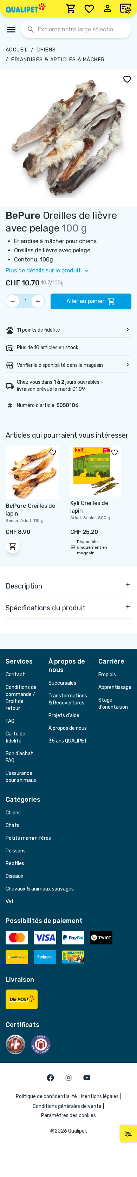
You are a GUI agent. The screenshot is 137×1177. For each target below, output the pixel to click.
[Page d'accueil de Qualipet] (26, 8)
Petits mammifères (28, 838)
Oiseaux (15, 876)
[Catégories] (11, 29)
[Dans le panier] (12, 546)
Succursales (62, 683)
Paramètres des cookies (68, 1116)
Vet (10, 902)
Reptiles (15, 864)
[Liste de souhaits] (89, 8)
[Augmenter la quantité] (38, 301)
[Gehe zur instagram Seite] (68, 1077)
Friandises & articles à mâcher (58, 60)
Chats (12, 825)
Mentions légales (100, 1096)
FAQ (10, 721)
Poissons (16, 851)
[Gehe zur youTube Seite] (86, 1077)
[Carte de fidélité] (125, 8)
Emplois (107, 675)
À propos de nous (67, 728)
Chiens (46, 50)
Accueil (17, 50)
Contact (15, 675)
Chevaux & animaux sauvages (40, 889)
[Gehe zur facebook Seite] (50, 1077)
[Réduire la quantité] (12, 301)
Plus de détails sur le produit (43, 270)
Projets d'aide (63, 716)
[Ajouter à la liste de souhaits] (127, 79)
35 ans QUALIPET (67, 741)
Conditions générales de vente (67, 1106)
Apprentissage (114, 687)
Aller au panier (85, 301)
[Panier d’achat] (71, 8)
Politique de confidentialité (46, 1096)
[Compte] (107, 8)
